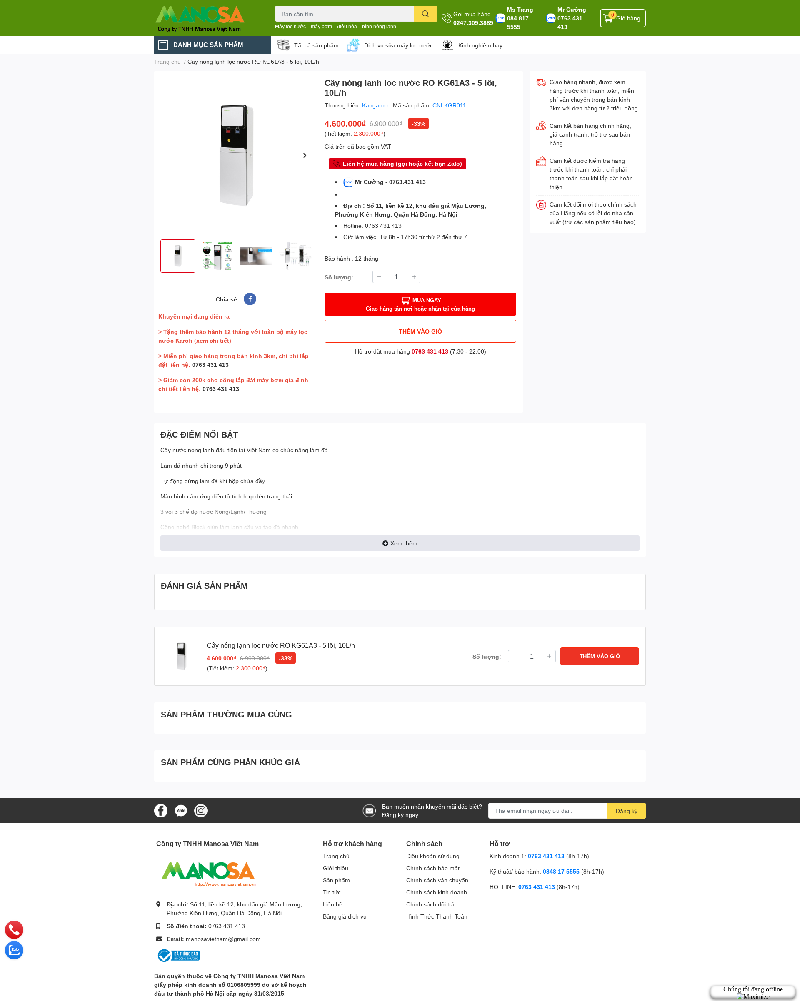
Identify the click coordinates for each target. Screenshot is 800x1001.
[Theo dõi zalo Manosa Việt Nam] (181, 809)
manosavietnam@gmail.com (223, 938)
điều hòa (347, 26)
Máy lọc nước (290, 26)
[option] (236, 155)
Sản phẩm (336, 880)
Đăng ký (627, 810)
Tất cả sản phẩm (316, 45)
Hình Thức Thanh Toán (437, 916)
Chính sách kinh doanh (436, 892)
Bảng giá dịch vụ (345, 916)
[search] (426, 14)
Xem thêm (404, 543)
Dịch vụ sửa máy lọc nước (398, 45)
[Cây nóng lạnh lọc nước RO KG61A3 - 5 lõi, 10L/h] (236, 155)
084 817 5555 (518, 22)
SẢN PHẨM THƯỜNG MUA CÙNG (226, 714)
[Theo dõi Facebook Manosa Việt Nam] (161, 809)
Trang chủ (336, 855)
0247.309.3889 (473, 22)
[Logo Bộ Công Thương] (178, 955)
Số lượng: (339, 277)
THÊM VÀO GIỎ (420, 331)
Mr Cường (572, 9)
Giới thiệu (335, 868)
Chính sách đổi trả (430, 904)
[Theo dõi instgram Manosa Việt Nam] (201, 809)
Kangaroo (376, 105)
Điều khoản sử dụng (433, 855)
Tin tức (332, 892)
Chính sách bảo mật (433, 868)
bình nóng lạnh (379, 26)
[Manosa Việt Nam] (206, 18)
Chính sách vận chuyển (437, 880)
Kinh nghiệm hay (480, 45)
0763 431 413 (570, 22)
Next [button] (304, 155)
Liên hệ (332, 904)
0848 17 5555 (561, 871)
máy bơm (321, 26)
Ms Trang (520, 9)
